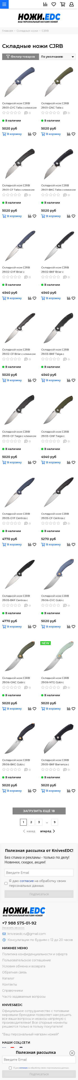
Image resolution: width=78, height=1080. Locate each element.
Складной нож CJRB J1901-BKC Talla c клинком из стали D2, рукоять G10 (58, 188)
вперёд (45, 831)
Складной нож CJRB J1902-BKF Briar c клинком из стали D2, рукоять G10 (55, 270)
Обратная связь (14, 972)
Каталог (8, 978)
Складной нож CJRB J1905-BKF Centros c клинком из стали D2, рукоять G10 (16, 598)
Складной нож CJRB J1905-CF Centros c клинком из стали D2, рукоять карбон (55, 516)
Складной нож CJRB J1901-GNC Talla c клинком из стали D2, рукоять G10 (55, 106)
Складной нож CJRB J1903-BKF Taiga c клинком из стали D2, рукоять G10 (55, 352)
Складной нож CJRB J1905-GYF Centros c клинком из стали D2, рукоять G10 (16, 516)
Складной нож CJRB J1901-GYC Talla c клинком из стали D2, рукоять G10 (19, 106)
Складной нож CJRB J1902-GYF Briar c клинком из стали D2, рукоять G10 (16, 270)
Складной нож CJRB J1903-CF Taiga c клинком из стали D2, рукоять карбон (19, 434)
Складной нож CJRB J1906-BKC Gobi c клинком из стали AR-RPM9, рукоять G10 (17, 762)
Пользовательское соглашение (26, 960)
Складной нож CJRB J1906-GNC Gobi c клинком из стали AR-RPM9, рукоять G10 (17, 680)
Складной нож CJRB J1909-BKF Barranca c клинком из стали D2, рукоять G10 (55, 762)
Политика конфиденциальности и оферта (34, 954)
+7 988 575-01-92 (19, 923)
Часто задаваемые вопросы (24, 997)
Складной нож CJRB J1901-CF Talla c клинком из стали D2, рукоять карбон (18, 188)
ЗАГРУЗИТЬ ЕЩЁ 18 (39, 811)
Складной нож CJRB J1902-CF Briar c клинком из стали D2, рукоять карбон (19, 352)
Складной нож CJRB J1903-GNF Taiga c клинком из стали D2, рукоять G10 (55, 434)
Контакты (9, 984)
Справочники (12, 990)
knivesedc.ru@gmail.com (27, 934)
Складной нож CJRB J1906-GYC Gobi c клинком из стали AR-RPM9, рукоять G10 (56, 598)
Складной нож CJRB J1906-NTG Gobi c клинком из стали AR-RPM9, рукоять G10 (56, 680)
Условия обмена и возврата (23, 966)
